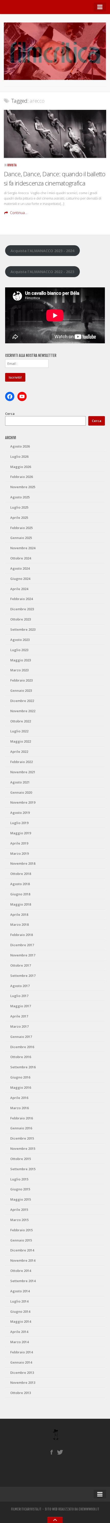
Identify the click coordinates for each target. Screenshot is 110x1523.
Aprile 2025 (19, 517)
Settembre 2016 (23, 1067)
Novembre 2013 (22, 1382)
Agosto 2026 (20, 446)
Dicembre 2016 (22, 1047)
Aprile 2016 (19, 1097)
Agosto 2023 (20, 639)
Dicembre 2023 (22, 609)
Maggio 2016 (20, 1087)
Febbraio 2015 (21, 1230)
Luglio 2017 (19, 995)
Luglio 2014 (19, 1301)
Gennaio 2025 (21, 537)
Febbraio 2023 (21, 680)
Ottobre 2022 (20, 721)
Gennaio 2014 (21, 1362)
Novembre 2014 (22, 1260)
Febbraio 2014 (21, 1352)
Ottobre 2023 (20, 619)
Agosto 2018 (20, 884)
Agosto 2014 (20, 1291)
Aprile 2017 (19, 1016)
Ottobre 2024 (20, 558)
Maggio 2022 (20, 741)
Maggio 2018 (20, 904)
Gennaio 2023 (21, 690)
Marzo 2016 (19, 1108)
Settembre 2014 (23, 1281)
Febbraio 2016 (21, 1118)
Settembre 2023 (23, 629)
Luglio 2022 (19, 731)
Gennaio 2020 (21, 792)
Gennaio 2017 (21, 1036)
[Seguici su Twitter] (60, 1452)
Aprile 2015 (19, 1209)
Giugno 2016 (20, 1077)
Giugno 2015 (20, 1189)
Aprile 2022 (19, 751)
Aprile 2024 (19, 589)
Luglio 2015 (19, 1179)
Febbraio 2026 (21, 476)
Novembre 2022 (22, 711)
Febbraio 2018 (21, 934)
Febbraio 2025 (21, 527)
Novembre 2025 (22, 487)
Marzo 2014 (19, 1342)
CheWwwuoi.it (89, 1509)
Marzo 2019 (19, 853)
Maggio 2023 (20, 660)
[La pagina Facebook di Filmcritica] (51, 1452)
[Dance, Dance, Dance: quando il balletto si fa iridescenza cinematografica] (55, 134)
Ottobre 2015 (20, 1158)
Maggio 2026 (20, 466)
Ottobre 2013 (20, 1392)
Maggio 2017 (20, 1006)
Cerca (10, 413)
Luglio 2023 (19, 650)
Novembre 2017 (22, 955)
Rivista (12, 165)
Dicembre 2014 (22, 1250)
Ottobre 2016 (20, 1057)
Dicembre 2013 (22, 1372)
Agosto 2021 (20, 782)
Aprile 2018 (19, 914)
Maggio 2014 (20, 1321)
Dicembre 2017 (22, 945)
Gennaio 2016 (21, 1128)
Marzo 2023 (19, 670)
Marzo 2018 (19, 924)
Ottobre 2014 (20, 1270)
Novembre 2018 (22, 863)
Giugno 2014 (20, 1311)
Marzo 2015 (19, 1219)
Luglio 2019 (19, 823)
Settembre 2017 (23, 975)
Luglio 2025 (19, 507)
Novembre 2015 (22, 1148)
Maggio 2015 (20, 1199)
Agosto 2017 (20, 985)
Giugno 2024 (20, 578)
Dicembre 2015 (22, 1138)
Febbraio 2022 (21, 761)
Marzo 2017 (19, 1026)
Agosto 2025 (20, 497)
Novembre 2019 (22, 802)
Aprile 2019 (19, 843)
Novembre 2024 (22, 548)
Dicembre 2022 (22, 700)
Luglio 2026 (19, 456)
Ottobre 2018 (20, 873)
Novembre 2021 (22, 772)
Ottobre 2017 (20, 965)
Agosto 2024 (20, 568)
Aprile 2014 (19, 1331)
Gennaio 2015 (21, 1240)
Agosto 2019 (20, 812)
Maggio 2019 (20, 833)
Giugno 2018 (20, 894)
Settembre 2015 (23, 1169)
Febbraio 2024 (21, 598)
